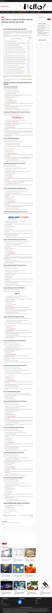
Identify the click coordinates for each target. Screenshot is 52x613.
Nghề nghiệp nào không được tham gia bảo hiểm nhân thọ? (10, 515)
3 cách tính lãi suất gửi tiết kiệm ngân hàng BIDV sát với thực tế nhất (20, 585)
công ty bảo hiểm (7, 512)
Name (3, 533)
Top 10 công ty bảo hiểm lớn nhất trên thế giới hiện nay (26, 515)
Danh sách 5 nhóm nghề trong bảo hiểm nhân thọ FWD (30, 568)
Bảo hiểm (2, 558)
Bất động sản (19, 12)
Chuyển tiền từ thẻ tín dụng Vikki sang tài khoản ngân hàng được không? (45, 585)
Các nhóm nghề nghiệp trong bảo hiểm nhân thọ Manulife (6, 568)
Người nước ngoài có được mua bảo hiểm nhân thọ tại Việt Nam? (30, 552)
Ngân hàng (2, 591)
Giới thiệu (2, 600)
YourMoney (5, 6)
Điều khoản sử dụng (3, 603)
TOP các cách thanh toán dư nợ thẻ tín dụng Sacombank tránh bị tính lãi (7, 585)
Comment (3, 524)
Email (3, 536)
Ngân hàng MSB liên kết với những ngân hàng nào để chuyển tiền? (32, 585)
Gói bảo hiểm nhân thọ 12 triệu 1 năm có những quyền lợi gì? (18, 568)
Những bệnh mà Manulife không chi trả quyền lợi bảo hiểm (6, 552)
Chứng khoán (37, 603)
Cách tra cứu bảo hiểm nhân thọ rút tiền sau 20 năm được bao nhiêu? (18, 552)
